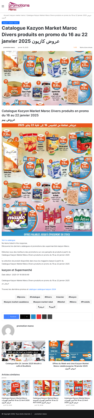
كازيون (52, 307)
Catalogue (35, 297)
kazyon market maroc (17, 15)
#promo (21, 297)
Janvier (60, 297)
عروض (41, 307)
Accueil (6, 15)
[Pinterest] (39, 316)
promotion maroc (9, 47)
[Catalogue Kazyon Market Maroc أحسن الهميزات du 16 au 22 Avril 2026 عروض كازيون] (78, 388)
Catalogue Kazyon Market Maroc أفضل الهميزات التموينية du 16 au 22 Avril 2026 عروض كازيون (45, 400)
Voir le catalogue (8, 240)
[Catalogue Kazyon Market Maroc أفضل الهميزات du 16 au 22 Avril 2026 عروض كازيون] (16, 388)
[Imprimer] (50, 316)
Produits (86, 302)
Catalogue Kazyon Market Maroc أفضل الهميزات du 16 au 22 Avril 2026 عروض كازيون (15, 400)
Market (62, 302)
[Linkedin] (33, 316)
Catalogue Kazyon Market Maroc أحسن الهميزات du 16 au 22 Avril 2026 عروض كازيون (77, 400)
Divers (49, 297)
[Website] (18, 329)
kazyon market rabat (43, 302)
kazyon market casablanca (17, 302)
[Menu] (3, 7)
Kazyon (73, 297)
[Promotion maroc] (19, 6)
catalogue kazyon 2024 (42, 289)
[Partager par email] (44, 316)
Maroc (73, 302)
